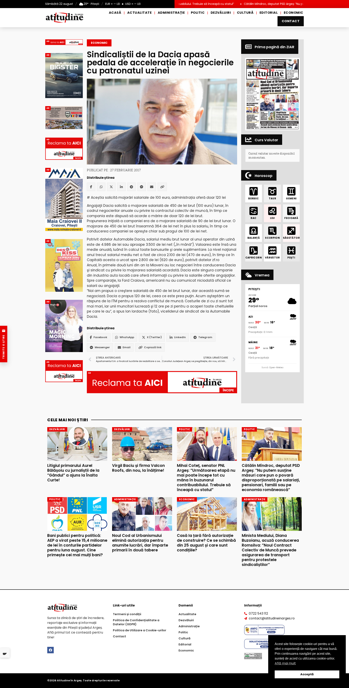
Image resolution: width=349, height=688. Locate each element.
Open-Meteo (276, 367)
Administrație (171, 12)
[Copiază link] (162, 187)
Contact (291, 21)
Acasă (115, 12)
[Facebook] (91, 187)
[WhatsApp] (101, 187)
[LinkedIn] (121, 187)
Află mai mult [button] (285, 663)
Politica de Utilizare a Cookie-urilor (139, 630)
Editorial (269, 12)
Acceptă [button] (307, 674)
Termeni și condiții (127, 614)
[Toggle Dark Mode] (5, 653)
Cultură (245, 12)
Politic (198, 12)
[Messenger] (141, 187)
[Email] (151, 187)
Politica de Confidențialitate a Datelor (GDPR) (136, 622)
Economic (293, 12)
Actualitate (139, 12)
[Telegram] (131, 187)
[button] (272, 94)
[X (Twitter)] (111, 187)
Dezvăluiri (221, 12)
